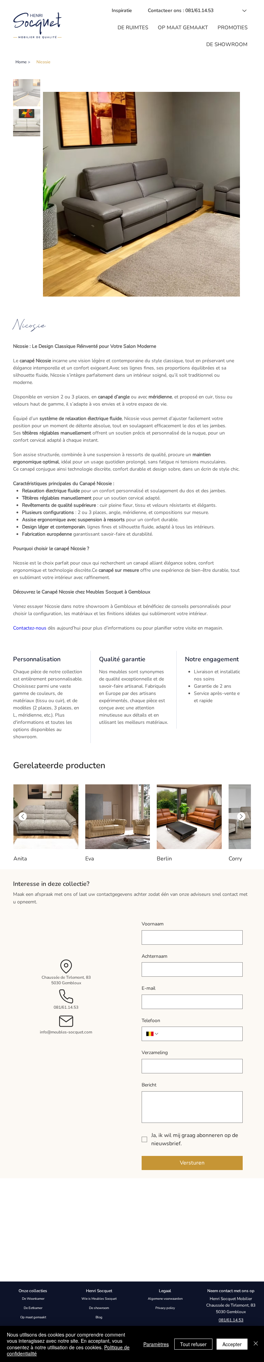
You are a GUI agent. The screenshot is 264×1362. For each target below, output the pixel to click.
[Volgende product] (241, 816)
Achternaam (154, 956)
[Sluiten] (256, 1343)
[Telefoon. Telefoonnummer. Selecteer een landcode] (152, 1034)
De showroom (99, 1308)
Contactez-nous (29, 628)
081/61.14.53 (66, 1007)
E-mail (148, 988)
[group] (132, 824)
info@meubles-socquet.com (66, 1032)
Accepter (232, 1344)
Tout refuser (193, 1344)
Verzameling (155, 1052)
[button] (133, 28)
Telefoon (151, 1020)
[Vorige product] (23, 816)
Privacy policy (165, 1308)
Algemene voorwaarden (165, 1298)
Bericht (149, 1085)
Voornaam (153, 924)
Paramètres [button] (156, 1344)
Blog (99, 1317)
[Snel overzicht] (45, 816)
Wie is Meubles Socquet (99, 1298)
